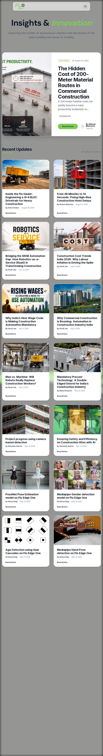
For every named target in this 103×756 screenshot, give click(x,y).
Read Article (67, 126)
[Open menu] (85, 6)
